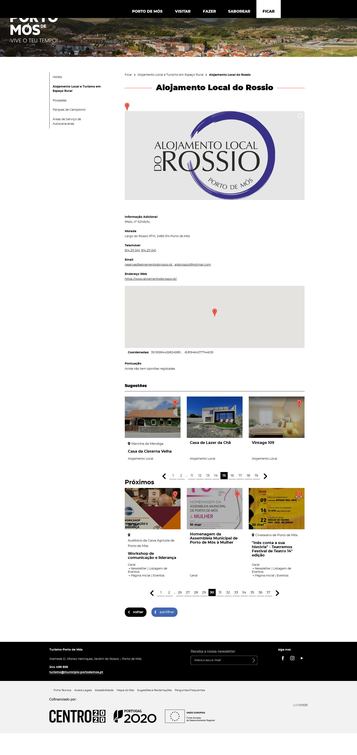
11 (192, 475)
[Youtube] (302, 658)
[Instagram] (292, 658)
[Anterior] (164, 476)
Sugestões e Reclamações (154, 690)
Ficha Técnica (62, 690)
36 (260, 592)
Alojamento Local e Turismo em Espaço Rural (170, 74)
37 (268, 592)
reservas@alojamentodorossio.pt (149, 264)
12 (199, 475)
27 (188, 592)
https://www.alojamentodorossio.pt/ (151, 278)
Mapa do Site (125, 690)
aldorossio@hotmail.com (193, 264)
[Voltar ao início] (34, 27)
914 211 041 (132, 250)
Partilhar (167, 612)
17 (240, 475)
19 (256, 475)
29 (204, 592)
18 (248, 475)
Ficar (128, 74)
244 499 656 (58, 667)
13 (207, 475)
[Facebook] (283, 658)
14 (216, 475)
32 (228, 592)
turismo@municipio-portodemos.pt (76, 672)
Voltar (138, 612)
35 (252, 592)
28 (196, 592)
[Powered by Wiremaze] (300, 705)
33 (236, 592)
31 (220, 592)
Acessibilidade (104, 690)
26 (180, 592)
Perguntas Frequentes (190, 690)
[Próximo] (265, 476)
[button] (214, 313)
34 (244, 592)
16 (232, 475)
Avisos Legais (83, 690)
